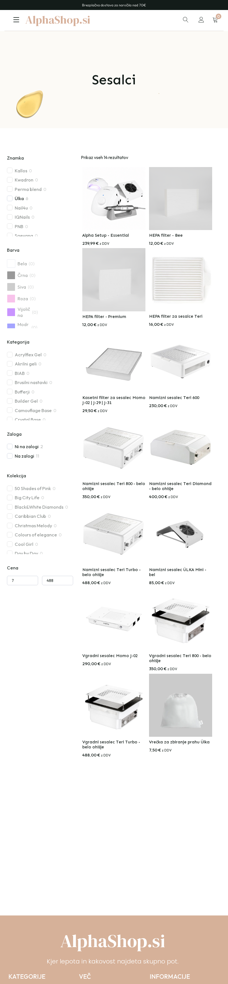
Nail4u (21, 208)
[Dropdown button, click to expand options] (186, 20)
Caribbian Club (30, 516)
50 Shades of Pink (33, 488)
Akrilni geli (26, 364)
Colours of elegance (36, 535)
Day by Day (26, 553)
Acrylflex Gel (28, 354)
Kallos (21, 170)
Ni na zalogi (27, 446)
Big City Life (27, 497)
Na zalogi (24, 456)
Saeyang (24, 235)
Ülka (19, 198)
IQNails (22, 217)
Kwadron (24, 180)
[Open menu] (16, 20)
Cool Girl (24, 544)
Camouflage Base (33, 410)
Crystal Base (28, 419)
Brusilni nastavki (31, 382)
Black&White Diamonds (39, 507)
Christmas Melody (33, 525)
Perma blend (28, 189)
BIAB (20, 373)
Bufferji (22, 392)
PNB (19, 226)
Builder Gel (26, 401)
